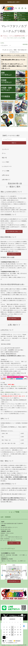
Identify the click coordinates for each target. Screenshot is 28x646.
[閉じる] (22, 615)
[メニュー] (25, 8)
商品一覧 (4, 157)
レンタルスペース (6, 166)
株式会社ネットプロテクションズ (19, 386)
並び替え (2, 42)
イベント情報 (5, 170)
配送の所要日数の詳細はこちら (14, 231)
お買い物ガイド (6, 179)
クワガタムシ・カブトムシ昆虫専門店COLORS (16, 645)
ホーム (4, 153)
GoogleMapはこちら (14, 581)
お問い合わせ (5, 175)
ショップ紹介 (5, 162)
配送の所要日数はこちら (14, 254)
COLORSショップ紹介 (14, 542)
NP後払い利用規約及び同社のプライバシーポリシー (13, 392)
